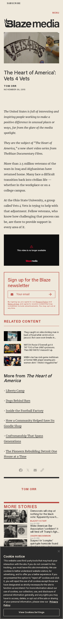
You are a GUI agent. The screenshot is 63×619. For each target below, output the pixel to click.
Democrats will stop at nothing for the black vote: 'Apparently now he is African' (44, 514)
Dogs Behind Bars (18, 400)
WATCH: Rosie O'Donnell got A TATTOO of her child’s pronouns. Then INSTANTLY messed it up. (39, 348)
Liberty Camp (15, 390)
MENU (55, 13)
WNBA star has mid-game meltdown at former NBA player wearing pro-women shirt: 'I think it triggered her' (41, 360)
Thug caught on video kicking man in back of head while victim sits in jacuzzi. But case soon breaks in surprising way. (41, 335)
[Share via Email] (35, 470)
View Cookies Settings (31, 612)
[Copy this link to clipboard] (42, 470)
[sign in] (2, 3)
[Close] (59, 551)
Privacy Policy (42, 302)
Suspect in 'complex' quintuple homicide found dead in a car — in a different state (44, 543)
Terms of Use (13, 304)
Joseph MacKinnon (40, 536)
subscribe (13, 3)
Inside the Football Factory (24, 410)
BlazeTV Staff (38, 521)
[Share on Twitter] (28, 470)
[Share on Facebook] (21, 470)
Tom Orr (10, 86)
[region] (31, 582)
